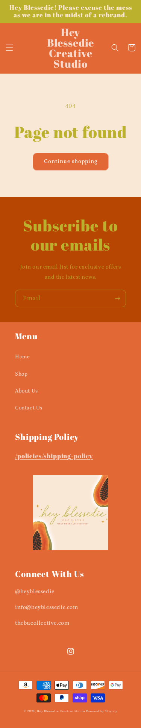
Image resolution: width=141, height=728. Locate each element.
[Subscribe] (117, 298)
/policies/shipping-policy (54, 456)
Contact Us (28, 408)
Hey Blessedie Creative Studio (61, 711)
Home (22, 357)
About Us (26, 391)
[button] (9, 47)
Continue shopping (70, 161)
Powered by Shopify (102, 711)
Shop (21, 374)
